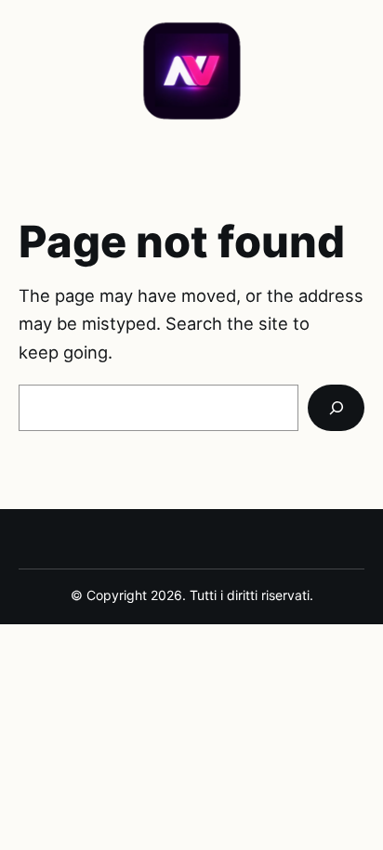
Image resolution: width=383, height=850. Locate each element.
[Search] (336, 408)
